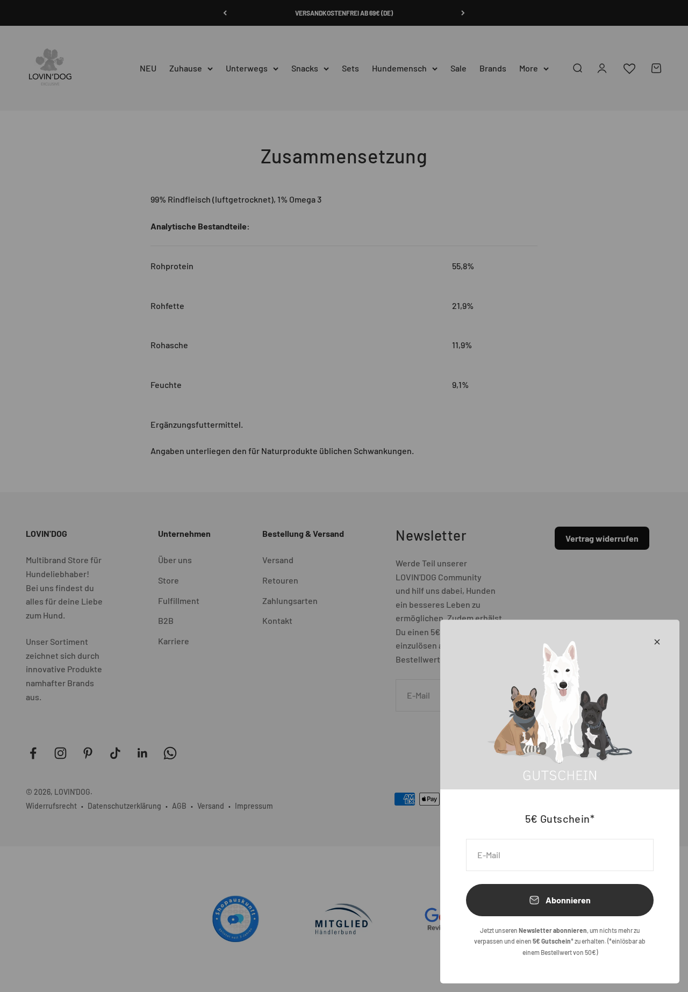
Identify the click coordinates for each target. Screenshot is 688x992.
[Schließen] (657, 642)
